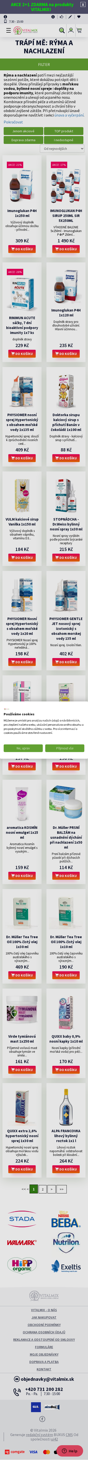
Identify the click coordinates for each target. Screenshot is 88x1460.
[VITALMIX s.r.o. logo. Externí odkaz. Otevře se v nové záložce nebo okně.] (7, 709)
